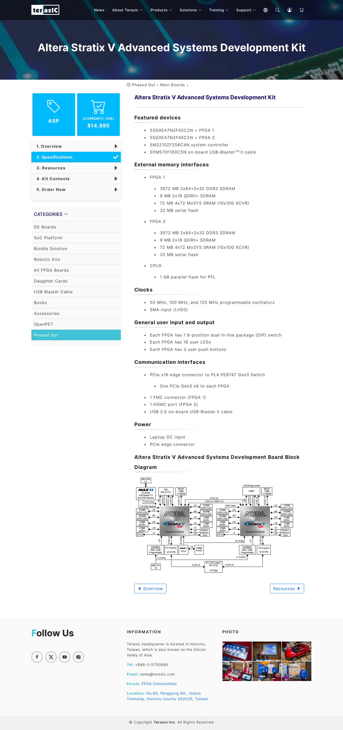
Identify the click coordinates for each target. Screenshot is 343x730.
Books (40, 302)
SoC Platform (48, 237)
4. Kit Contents (52, 178)
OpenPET (43, 324)
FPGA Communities (159, 684)
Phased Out (143, 84)
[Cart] (298, 10)
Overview (152, 588)
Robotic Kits (47, 259)
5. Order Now (50, 189)
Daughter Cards (51, 280)
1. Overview (48, 146)
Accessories (47, 313)
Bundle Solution (50, 248)
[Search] (274, 10)
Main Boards (172, 84)
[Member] (286, 10)
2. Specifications (53, 157)
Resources (285, 588)
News (99, 10)
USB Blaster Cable (53, 291)
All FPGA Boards (51, 270)
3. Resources (50, 167)
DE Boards (45, 226)
